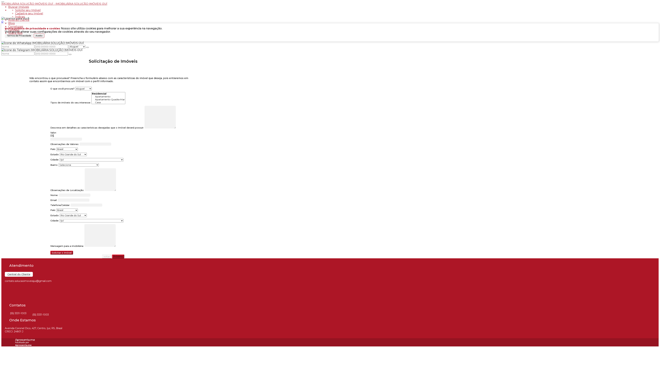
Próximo (118, 256)
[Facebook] (8, 288)
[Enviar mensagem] (87, 47)
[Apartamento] (108, 96)
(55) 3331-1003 (18, 313)
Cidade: (54, 159)
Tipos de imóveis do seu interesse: (70, 102)
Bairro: (54, 165)
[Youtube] (8, 300)
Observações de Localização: (67, 190)
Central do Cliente (18, 274)
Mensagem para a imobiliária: (67, 246)
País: (53, 149)
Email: (53, 200)
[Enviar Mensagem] (70, 54)
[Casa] (108, 102)
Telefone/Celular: (60, 205)
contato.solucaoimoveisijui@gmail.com (28, 281)
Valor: (53, 132)
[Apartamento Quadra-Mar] (108, 99)
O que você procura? (62, 88)
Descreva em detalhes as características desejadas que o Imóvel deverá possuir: (97, 127)
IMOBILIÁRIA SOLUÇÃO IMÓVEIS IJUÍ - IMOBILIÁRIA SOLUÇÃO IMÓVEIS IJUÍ (54, 3)
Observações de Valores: (64, 144)
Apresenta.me (25, 339)
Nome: (54, 195)
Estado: (54, 154)
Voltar (106, 256)
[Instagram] (8, 294)
